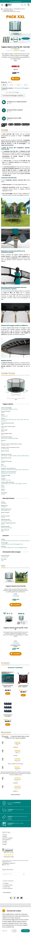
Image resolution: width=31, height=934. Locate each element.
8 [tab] (14, 42)
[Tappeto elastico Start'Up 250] (15, 582)
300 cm (11, 85)
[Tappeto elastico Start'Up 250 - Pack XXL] (15, 28)
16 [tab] (25, 42)
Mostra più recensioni (15, 794)
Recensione (26, 124)
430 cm (26, 85)
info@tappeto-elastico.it (8, 863)
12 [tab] (19, 42)
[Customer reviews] (8, 849)
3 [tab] (7, 42)
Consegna (4, 841)
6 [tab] (11, 42)
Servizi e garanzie (6, 839)
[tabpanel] (15, 28)
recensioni (22, 50)
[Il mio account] (25, 5)
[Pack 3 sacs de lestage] (8, 707)
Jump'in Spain (7, 886)
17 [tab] (26, 42)
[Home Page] (2, 8)
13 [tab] (21, 42)
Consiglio (4, 844)
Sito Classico (7, 892)
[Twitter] (18, 898)
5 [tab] (10, 42)
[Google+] (11, 898)
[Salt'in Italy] (10, 5)
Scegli (14, 930)
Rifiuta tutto (4, 930)
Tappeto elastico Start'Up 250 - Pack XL (15, 628)
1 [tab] (4, 42)
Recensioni (6, 732)
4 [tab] (8, 42)
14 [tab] (22, 42)
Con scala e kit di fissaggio (12, 92)
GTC (3, 842)
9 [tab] (15, 42)
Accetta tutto (25, 930)
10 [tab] (17, 42)
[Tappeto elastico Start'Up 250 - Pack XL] (15, 624)
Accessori (18, 124)
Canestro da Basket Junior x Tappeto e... (23, 686)
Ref (7, 50)
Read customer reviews (9, 856)
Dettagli (4, 130)
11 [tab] (18, 42)
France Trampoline (8, 888)
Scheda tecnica (4, 125)
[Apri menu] (2, 4)
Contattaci (4, 836)
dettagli (9, 103)
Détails (15, 60)
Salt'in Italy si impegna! (7, 838)
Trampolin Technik (8, 885)
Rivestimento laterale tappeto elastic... (7, 686)
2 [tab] (6, 42)
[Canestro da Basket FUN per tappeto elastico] (23, 678)
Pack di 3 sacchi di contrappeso (7, 715)
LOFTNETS (6, 883)
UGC (6, 842)
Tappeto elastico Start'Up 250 (15, 586)
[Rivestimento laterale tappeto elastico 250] (8, 678)
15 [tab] (23, 42)
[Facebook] (14, 898)
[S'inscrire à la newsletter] (23, 874)
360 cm (18, 85)
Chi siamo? (4, 834)
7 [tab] (13, 42)
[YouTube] (21, 898)
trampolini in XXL (17, 1)
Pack (11, 124)
